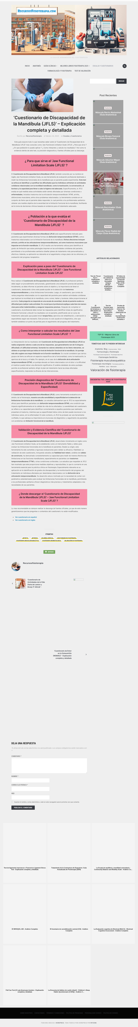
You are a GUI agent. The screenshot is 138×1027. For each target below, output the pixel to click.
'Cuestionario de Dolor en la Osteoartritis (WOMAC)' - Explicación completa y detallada (62, 654)
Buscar (121, 81)
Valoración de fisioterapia (73, 540)
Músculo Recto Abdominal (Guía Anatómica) (108, 113)
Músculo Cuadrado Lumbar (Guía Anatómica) (108, 185)
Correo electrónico (19, 785)
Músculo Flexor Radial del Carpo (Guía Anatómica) (108, 232)
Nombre (14, 776)
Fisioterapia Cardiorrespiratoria (101, 354)
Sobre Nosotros (26, 1013)
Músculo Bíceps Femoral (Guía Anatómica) (108, 137)
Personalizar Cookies (93, 1013)
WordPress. (60, 1023)
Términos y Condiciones (55, 1013)
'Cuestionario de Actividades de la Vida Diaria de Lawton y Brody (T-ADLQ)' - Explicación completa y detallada (36, 584)
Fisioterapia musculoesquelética (27, 540)
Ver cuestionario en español (26, 517)
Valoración (113, 366)
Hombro (102, 366)
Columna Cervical (47, 538)
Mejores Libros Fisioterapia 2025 (74, 66)
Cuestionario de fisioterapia (66, 538)
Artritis (25, 538)
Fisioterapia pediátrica (118, 364)
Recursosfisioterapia (34, 136)
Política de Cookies (110, 1013)
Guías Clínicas (50, 66)
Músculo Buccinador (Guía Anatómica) (108, 208)
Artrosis (35, 538)
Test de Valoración (83, 71)
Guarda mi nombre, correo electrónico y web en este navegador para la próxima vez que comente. (47, 802)
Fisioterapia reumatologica (51, 540)
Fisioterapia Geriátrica (108, 357)
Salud (107, 366)
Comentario (16, 756)
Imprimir (51, 552)
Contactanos (39, 1013)
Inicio (27, 66)
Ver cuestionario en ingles (25, 520)
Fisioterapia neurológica (101, 364)
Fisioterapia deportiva (116, 354)
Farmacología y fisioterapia (60, 71)
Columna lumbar (112, 349)
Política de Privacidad (74, 1013)
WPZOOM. (94, 1023)
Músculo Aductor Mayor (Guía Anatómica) (108, 161)
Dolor (119, 349)
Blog (105, 349)
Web (12, 793)
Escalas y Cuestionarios (103, 66)
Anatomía (37, 66)
